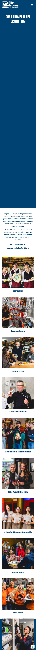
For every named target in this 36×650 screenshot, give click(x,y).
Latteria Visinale (18, 291)
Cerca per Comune (16, 244)
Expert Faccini (18, 612)
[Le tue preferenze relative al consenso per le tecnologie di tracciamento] (33, 647)
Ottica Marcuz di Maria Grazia (18, 492)
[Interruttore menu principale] (32, 4)
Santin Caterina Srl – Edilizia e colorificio (18, 452)
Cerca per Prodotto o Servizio (17, 248)
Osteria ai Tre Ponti (18, 371)
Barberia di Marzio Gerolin (18, 411)
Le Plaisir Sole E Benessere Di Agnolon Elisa (18, 532)
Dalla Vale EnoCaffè (18, 572)
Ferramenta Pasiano (18, 331)
